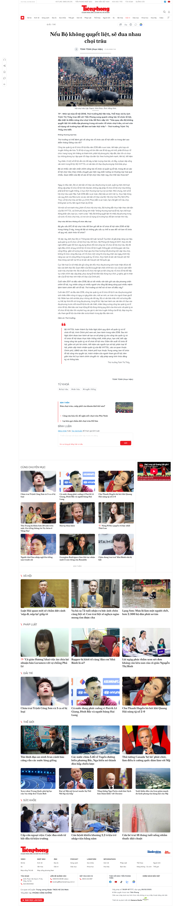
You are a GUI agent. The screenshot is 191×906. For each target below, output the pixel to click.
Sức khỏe (62, 18)
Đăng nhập (62, 431)
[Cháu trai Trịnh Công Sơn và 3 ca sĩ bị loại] (38, 481)
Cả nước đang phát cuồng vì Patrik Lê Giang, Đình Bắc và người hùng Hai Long (77, 497)
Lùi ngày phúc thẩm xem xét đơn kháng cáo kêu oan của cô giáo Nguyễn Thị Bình (146, 663)
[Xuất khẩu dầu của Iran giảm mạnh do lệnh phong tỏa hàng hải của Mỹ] (153, 778)
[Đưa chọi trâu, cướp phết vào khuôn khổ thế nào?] (124, 407)
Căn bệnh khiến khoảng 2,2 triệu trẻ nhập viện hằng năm (94, 836)
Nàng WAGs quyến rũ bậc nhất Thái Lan (114, 526)
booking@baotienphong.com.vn (64, 882)
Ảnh (55, 859)
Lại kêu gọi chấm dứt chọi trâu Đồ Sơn (80, 421)
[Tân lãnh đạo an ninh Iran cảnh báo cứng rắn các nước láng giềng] (45, 739)
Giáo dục (136, 18)
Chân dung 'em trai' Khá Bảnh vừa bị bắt (115, 558)
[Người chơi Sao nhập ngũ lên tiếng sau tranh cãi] (38, 544)
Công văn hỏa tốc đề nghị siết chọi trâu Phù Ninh (85, 416)
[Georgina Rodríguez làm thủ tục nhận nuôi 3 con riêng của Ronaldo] (77, 544)
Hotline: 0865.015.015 (64, 2)
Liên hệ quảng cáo (58, 876)
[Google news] (135, 882)
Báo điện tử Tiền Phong (95, 9)
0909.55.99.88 (58, 879)
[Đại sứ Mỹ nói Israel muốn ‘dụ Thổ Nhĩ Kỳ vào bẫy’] (76, 778)
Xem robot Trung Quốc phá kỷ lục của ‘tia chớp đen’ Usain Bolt (36, 792)
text (125, 24)
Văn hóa (120, 18)
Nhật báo (41, 859)
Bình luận (4, 78)
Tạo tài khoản (77, 431)
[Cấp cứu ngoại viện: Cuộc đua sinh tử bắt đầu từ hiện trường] (45, 818)
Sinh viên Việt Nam (102, 2)
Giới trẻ (79, 18)
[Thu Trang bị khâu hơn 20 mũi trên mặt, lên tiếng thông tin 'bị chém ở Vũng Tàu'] (38, 512)
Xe (114, 18)
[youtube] (169, 2)
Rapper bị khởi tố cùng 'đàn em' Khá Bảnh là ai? (93, 661)
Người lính (106, 18)
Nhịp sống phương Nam (45, 870)
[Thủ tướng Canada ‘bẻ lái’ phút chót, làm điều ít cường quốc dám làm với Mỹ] (146, 739)
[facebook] (165, 2)
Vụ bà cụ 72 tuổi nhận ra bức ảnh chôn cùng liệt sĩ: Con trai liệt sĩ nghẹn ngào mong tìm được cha (95, 614)
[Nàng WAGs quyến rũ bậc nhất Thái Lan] (116, 512)
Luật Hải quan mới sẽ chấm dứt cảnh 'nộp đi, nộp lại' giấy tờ (43, 612)
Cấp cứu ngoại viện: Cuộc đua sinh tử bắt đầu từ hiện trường (43, 836)
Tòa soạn (129, 2)
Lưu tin (4, 72)
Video (161, 18)
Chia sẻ (4, 66)
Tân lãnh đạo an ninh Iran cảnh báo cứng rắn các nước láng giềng (42, 758)
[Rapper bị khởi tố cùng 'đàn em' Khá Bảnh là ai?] (95, 642)
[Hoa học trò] (167, 852)
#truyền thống (89, 389)
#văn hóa (75, 389)
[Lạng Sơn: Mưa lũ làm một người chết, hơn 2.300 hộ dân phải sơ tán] (146, 593)
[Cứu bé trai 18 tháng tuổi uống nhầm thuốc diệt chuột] (146, 818)
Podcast (74, 859)
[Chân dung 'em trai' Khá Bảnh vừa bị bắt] (116, 544)
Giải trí (127, 18)
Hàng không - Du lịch (144, 867)
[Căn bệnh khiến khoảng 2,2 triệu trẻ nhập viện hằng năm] (95, 818)
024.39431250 (28, 884)
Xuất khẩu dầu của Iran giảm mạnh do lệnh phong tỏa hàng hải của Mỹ (152, 792)
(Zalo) (66, 879)
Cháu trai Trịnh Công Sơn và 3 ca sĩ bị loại (38, 495)
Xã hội (29, 18)
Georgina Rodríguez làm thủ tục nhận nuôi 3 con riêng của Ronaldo (77, 558)
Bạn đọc (123, 867)
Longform (91, 859)
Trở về (4, 84)
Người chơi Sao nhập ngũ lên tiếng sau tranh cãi (37, 558)
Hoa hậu (154, 18)
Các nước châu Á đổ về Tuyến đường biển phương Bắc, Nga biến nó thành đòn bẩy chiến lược (93, 760)
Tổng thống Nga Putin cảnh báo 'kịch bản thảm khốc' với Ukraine (114, 792)
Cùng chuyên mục (33, 467)
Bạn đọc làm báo (33, 900)
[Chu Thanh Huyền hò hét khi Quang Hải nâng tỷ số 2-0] (116, 481)
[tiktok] (122, 882)
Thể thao (97, 18)
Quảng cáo (140, 2)
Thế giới (71, 18)
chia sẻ (120, 24)
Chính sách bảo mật (151, 876)
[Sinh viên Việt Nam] (154, 852)
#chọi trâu (63, 389)
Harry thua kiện (67, 525)
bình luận (136, 24)
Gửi (125, 443)
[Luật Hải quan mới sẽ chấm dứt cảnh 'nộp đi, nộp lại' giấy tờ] (45, 593)
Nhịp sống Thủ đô (27, 870)
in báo (131, 24)
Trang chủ (22, 18)
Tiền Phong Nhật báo (83, 2)
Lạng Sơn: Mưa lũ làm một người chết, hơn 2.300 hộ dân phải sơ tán (145, 612)
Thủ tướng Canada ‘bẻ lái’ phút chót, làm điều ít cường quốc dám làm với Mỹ (146, 758)
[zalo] (128, 882)
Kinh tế (36, 18)
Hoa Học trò (117, 2)
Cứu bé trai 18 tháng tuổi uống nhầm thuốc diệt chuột (144, 836)
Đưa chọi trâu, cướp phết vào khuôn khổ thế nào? (82, 406)
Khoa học (145, 18)
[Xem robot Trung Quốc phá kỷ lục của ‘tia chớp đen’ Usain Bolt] (38, 778)
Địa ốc (54, 18)
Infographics (110, 859)
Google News (141, 24)
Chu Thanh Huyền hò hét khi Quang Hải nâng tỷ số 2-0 (115, 495)
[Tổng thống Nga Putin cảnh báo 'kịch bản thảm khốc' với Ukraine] (114, 778)
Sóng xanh (45, 18)
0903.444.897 (87, 879)
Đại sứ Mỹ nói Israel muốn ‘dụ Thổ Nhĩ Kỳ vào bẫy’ (75, 792)
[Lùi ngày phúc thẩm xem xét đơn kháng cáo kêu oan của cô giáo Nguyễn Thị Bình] (146, 642)
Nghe (4, 59)
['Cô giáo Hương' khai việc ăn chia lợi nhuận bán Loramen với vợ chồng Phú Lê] (45, 642)
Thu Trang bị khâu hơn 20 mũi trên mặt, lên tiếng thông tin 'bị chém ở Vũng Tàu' (37, 528)
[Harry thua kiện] (77, 512)
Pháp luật (88, 18)
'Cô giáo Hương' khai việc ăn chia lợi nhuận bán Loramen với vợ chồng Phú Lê (45, 663)
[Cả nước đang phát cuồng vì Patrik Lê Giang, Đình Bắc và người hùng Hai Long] (77, 481)
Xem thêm (168, 18)
